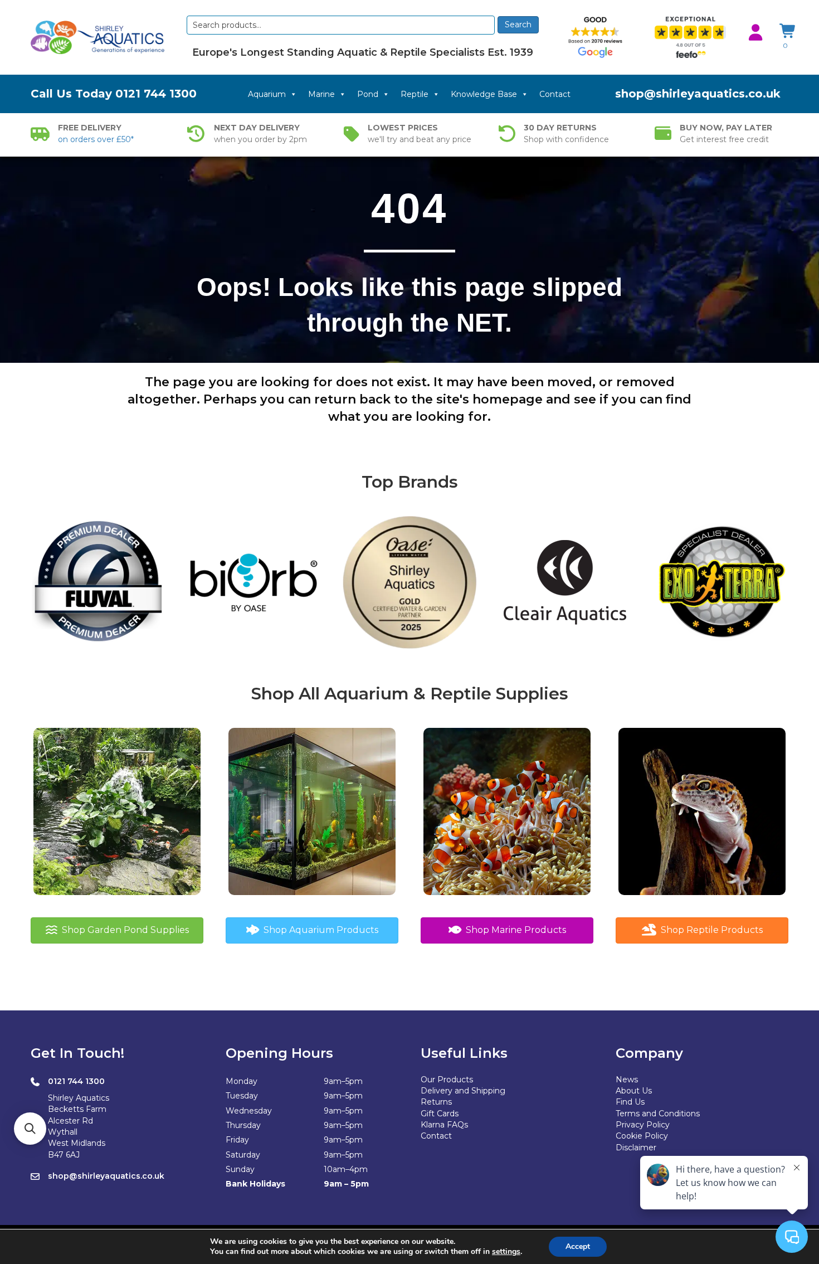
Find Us (630, 1102)
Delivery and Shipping (463, 1091)
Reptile (414, 94)
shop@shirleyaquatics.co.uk (698, 93)
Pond (367, 94)
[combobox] (341, 25)
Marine (321, 94)
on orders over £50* (96, 139)
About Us (634, 1091)
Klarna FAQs (444, 1125)
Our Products (447, 1080)
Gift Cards (440, 1114)
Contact (555, 94)
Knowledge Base (484, 94)
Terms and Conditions (658, 1114)
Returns (436, 1102)
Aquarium (267, 94)
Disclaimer (636, 1148)
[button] (30, 1128)
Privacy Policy (643, 1125)
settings (506, 1252)
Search (518, 25)
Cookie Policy (642, 1136)
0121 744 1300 (156, 93)
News (627, 1080)
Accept (578, 1246)
